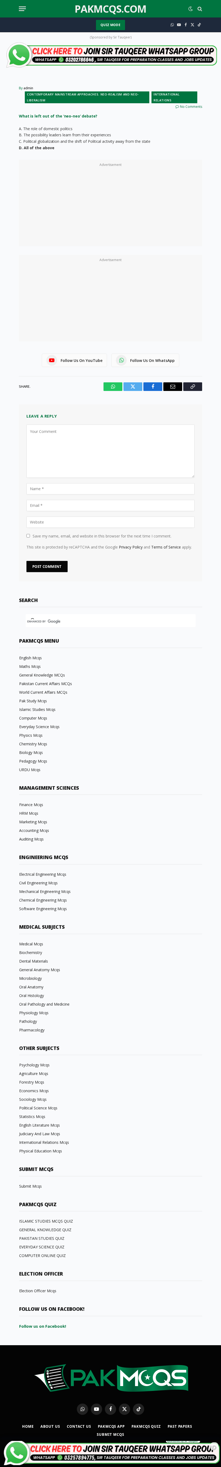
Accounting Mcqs (34, 830)
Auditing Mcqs (31, 839)
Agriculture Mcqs (33, 1073)
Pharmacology (31, 1029)
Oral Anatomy (31, 986)
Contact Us (79, 1426)
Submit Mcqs (30, 1186)
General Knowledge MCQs (42, 675)
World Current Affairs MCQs (43, 692)
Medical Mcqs (31, 943)
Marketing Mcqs (33, 821)
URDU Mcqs (29, 769)
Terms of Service (166, 547)
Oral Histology (31, 995)
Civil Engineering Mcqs (38, 882)
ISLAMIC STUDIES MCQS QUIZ (46, 1221)
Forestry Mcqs (31, 1082)
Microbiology (30, 978)
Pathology (28, 1021)
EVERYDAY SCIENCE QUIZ (41, 1246)
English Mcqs (30, 657)
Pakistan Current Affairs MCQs (45, 683)
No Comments (191, 106)
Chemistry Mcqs (33, 743)
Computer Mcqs (33, 718)
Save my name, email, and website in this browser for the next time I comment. (102, 536)
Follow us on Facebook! (42, 1326)
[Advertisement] (110, 206)
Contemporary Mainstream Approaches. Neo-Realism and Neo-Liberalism (83, 97)
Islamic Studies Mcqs (37, 709)
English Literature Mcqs (39, 1125)
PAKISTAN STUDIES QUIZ (41, 1238)
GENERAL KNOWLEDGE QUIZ (45, 1229)
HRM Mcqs (28, 813)
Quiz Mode (110, 25)
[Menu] (22, 9)
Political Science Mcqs (38, 1107)
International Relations (167, 97)
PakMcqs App (111, 1426)
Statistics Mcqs (32, 1116)
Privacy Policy (131, 547)
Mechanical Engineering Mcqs (45, 891)
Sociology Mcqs (33, 1099)
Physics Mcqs (31, 735)
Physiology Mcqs (34, 1012)
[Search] (199, 9)
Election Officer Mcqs (37, 1290)
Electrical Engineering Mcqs (42, 874)
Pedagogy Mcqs (33, 761)
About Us (50, 1426)
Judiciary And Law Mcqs (39, 1133)
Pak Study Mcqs (33, 700)
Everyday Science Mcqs (39, 726)
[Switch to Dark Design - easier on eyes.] (190, 8)
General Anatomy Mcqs (39, 969)
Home (28, 1426)
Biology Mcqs (31, 752)
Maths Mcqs (30, 666)
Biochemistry (30, 952)
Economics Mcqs (34, 1090)
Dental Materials (33, 961)
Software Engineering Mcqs (43, 908)
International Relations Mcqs (44, 1142)
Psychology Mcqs (34, 1064)
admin (28, 88)
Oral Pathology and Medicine (44, 1004)
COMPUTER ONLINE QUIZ (42, 1255)
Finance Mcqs (31, 804)
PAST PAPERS (180, 1426)
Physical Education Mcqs (40, 1150)
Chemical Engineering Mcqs (43, 900)
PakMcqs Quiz (146, 1426)
